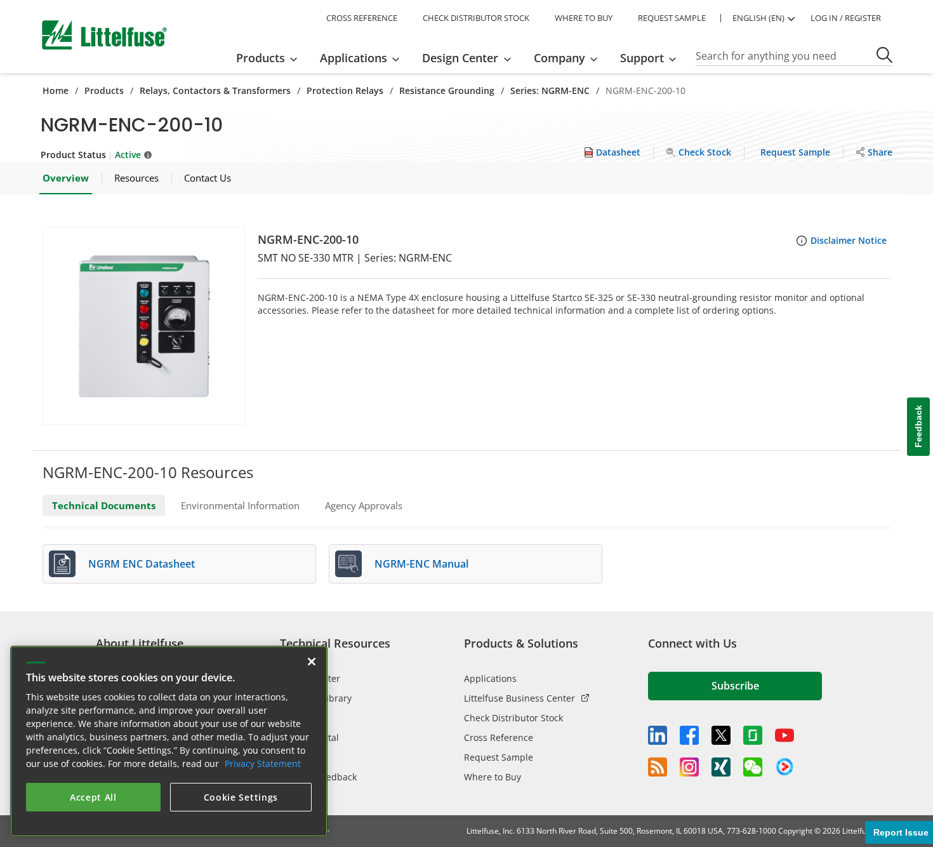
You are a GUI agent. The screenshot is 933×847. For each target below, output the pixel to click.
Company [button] (559, 57)
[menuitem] (270, 58)
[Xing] (721, 767)
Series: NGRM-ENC (550, 90)
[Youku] (784, 767)
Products (104, 90)
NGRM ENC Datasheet (141, 564)
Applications (490, 678)
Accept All (93, 797)
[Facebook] (689, 735)
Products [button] (260, 57)
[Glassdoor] (752, 735)
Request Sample (498, 757)
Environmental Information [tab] (240, 505)
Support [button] (642, 57)
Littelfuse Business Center (519, 698)
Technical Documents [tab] (104, 505)
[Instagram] (689, 767)
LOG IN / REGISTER (846, 17)
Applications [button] (353, 57)
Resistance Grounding (446, 90)
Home (56, 90)
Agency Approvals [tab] (363, 505)
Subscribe (735, 686)
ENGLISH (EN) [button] (758, 17)
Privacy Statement (263, 763)
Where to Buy (492, 777)
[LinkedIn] (657, 735)
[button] (143, 325)
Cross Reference (498, 737)
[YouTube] (784, 735)
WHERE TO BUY (583, 17)
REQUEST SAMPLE (672, 17)
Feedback (918, 427)
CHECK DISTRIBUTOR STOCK (476, 17)
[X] (721, 735)
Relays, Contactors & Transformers (215, 90)
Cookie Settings (241, 797)
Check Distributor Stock (513, 718)
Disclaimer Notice (849, 240)
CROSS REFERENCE (361, 17)
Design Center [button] (460, 57)
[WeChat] (752, 767)
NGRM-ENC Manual (421, 564)
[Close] (312, 662)
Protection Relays (345, 90)
